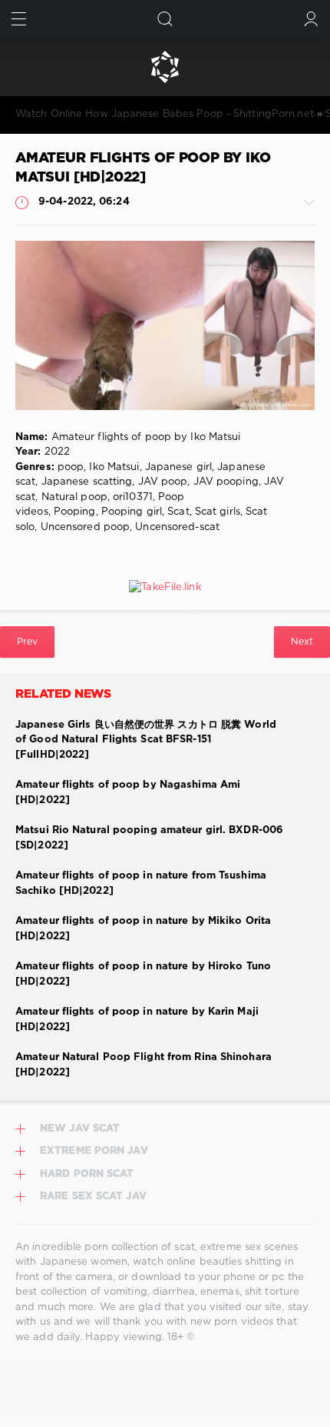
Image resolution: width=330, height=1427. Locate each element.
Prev (27, 642)
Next (302, 642)
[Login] (311, 19)
